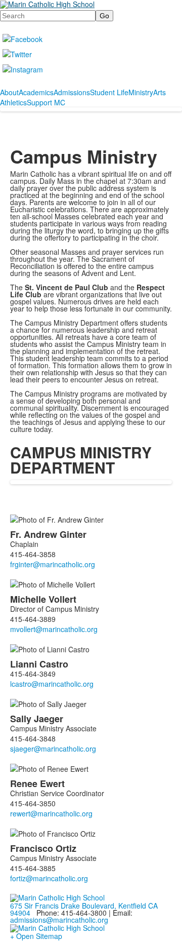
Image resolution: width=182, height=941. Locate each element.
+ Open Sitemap (36, 936)
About (9, 92)
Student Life (109, 92)
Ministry (140, 92)
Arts (159, 92)
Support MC (46, 102)
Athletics (13, 102)
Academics (36, 92)
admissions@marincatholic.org (59, 920)
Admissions (72, 92)
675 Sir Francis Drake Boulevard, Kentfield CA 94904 (84, 909)
